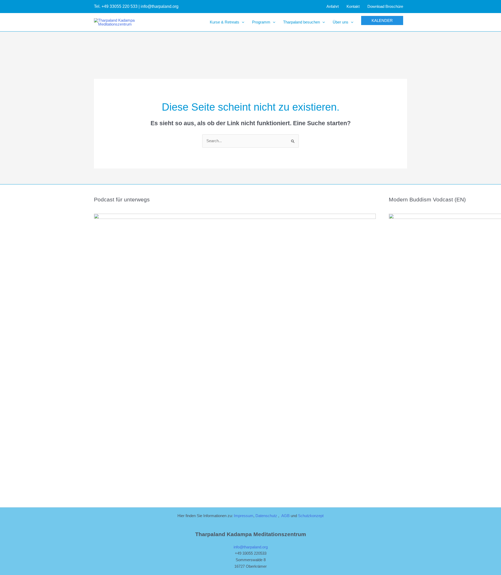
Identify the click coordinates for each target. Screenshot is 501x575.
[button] (241, 22)
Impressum (243, 515)
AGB (285, 515)
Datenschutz (266, 515)
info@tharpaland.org (251, 547)
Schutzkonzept (311, 515)
